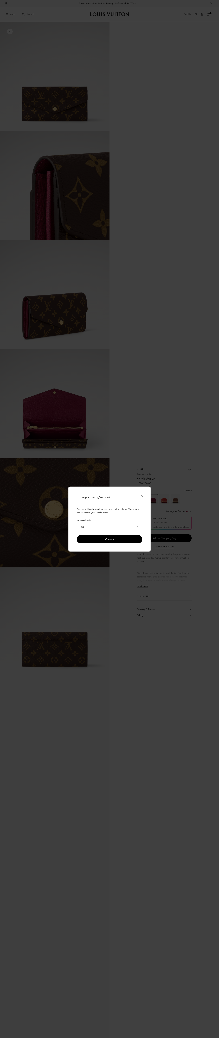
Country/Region (84, 519)
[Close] (142, 496)
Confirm (109, 539)
